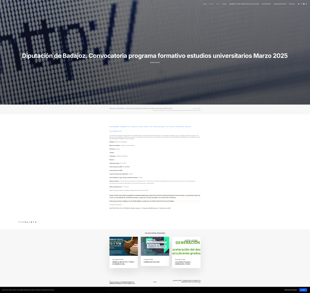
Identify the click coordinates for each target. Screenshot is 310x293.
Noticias (211, 4)
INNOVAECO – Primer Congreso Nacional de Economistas (244, 4)
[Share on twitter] (21, 222)
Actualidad (131, 240)
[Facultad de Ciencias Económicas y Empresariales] (5, 3)
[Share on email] (36, 222)
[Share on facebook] (19, 222)
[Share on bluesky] (31, 222)
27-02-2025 (126, 167)
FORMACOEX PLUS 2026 (152, 262)
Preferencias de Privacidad (290, 289)
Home (194, 108)
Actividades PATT (266, 4)
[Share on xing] (33, 222)
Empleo (218, 4)
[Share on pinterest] (25, 222)
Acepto (303, 289)
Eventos (224, 4)
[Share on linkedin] (27, 222)
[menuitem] (205, 4)
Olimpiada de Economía (280, 4)
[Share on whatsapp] (29, 222)
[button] (299, 4)
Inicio (205, 4)
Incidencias (292, 4)
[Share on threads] (23, 222)
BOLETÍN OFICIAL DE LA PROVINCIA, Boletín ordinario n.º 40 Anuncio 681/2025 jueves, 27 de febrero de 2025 (140, 208)
